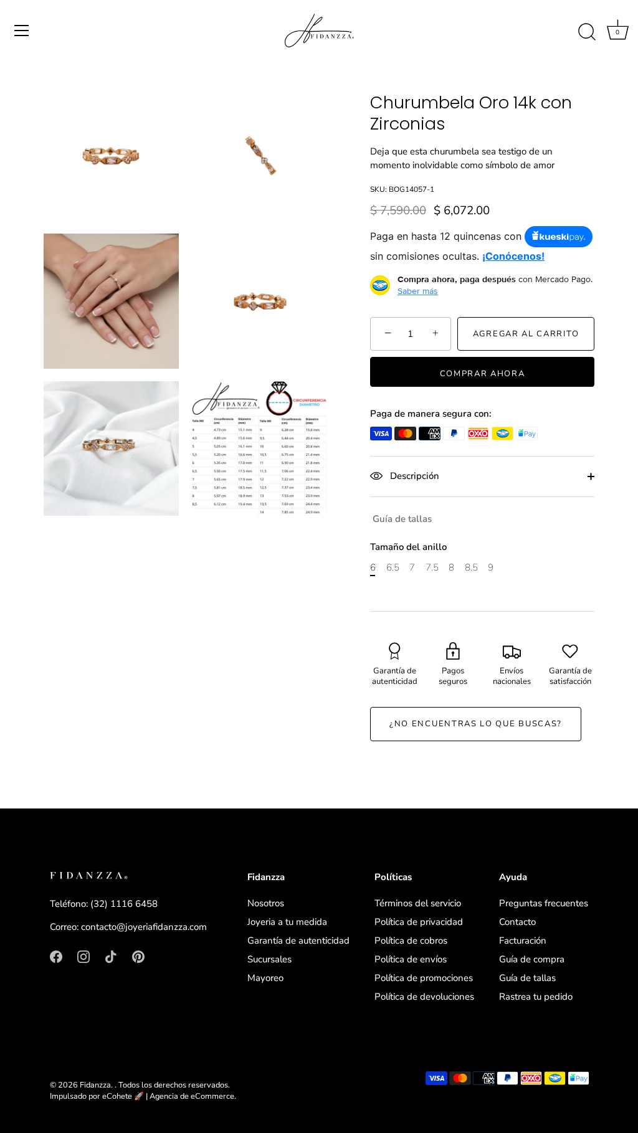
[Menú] (22, 30)
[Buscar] (587, 32)
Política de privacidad (418, 922)
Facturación (522, 940)
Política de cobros (410, 940)
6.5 (392, 567)
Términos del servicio (417, 903)
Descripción (413, 476)
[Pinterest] (138, 956)
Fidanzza (95, 1085)
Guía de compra (531, 959)
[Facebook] (56, 956)
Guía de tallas (402, 519)
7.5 (432, 567)
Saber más (418, 291)
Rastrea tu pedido (536, 996)
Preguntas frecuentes (543, 903)
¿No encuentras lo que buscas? (475, 723)
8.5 (471, 567)
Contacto (517, 922)
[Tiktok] (111, 956)
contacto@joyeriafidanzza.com (144, 927)
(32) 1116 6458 (124, 904)
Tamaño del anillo (408, 546)
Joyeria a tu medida (287, 922)
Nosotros (265, 903)
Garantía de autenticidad (298, 940)
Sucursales (269, 959)
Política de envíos (410, 959)
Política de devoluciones (424, 996)
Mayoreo (265, 978)
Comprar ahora (482, 373)
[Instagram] (83, 956)
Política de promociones (423, 978)
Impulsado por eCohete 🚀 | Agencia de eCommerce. (143, 1096)
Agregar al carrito (526, 333)
